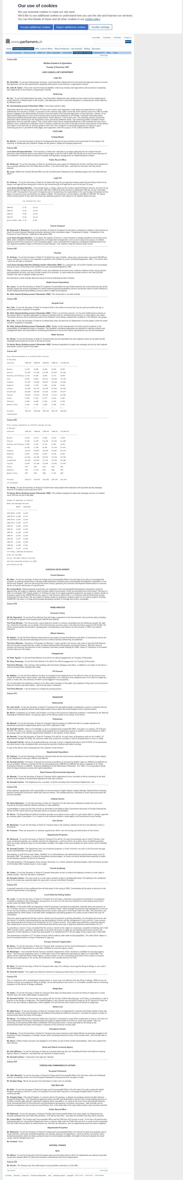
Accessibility (96, 37)
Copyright (70, 1175)
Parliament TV (99, 53)
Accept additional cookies (35, 27)
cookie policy (92, 19)
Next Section (11, 1170)
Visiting (87, 49)
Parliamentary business (23, 49)
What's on (41, 53)
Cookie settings (100, 27)
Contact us (127, 37)
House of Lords (30, 53)
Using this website (59, 1175)
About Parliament (62, 49)
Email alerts (107, 37)
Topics (115, 53)
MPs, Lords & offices (44, 49)
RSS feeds (117, 37)
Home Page (104, 55)
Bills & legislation (54, 53)
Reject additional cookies (71, 27)
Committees (67, 53)
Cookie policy (89, 1175)
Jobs (49, 1175)
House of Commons (14, 53)
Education (96, 49)
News (109, 53)
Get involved (76, 49)
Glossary (17, 1175)
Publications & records (83, 53)
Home (8, 49)
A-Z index (8, 1175)
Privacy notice (79, 1175)
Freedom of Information (38, 1175)
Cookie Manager (99, 1175)
